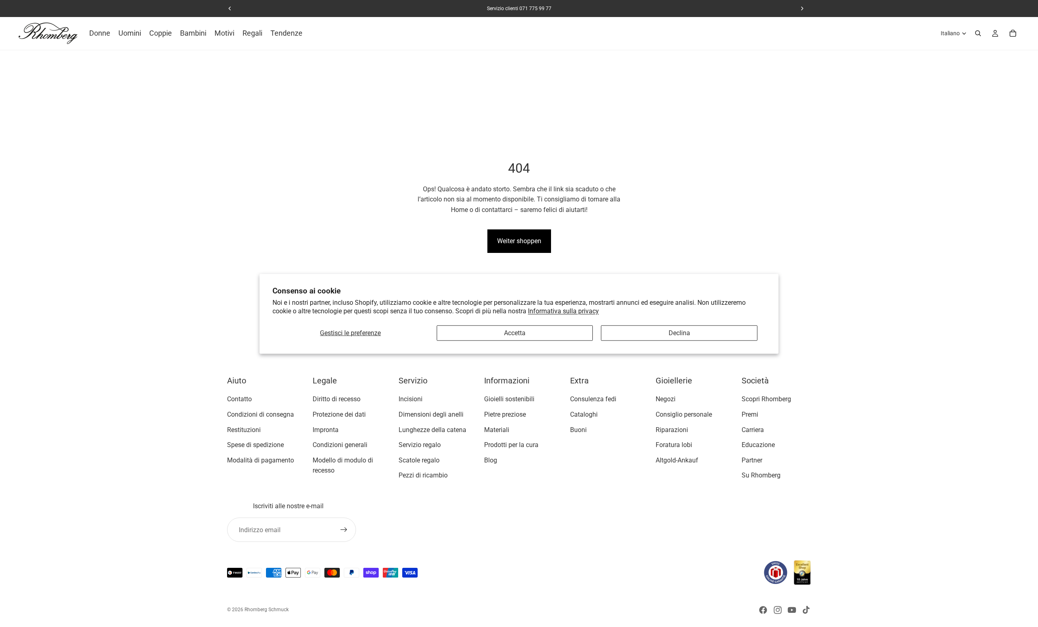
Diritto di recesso (336, 399)
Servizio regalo (420, 445)
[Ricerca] (978, 33)
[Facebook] (763, 610)
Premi (750, 414)
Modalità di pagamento (260, 460)
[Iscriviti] (343, 529)
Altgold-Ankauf (677, 460)
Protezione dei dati (339, 414)
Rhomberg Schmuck (266, 609)
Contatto (239, 399)
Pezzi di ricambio (423, 475)
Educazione (758, 445)
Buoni (578, 429)
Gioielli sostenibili (509, 399)
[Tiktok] (806, 610)
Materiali (496, 429)
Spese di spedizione (255, 445)
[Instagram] (778, 610)
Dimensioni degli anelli (431, 414)
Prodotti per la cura (511, 445)
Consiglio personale (684, 414)
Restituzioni (244, 429)
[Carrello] (1013, 33)
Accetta (514, 333)
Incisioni (410, 399)
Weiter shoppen (519, 241)
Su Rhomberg (761, 475)
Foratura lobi (674, 445)
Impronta (326, 429)
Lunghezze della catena (432, 429)
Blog (490, 460)
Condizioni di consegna (260, 414)
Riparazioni (672, 429)
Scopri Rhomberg (766, 399)
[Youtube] (792, 610)
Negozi (666, 399)
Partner (752, 460)
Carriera (753, 429)
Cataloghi (584, 414)
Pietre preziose (505, 414)
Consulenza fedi (593, 399)
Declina (679, 333)
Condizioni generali (340, 445)
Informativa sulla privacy (563, 311)
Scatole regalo (419, 460)
